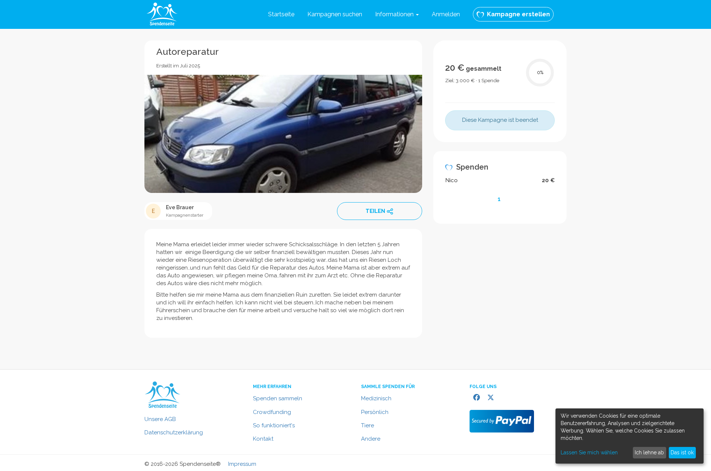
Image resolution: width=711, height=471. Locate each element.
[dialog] (629, 436)
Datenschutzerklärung (173, 432)
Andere (370, 438)
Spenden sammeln (277, 398)
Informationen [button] (395, 14)
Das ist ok (682, 452)
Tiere (367, 425)
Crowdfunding (272, 412)
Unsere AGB (160, 419)
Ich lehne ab (649, 452)
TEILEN (375, 211)
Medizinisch (376, 398)
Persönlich (374, 412)
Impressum (242, 464)
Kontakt (263, 438)
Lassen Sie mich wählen (589, 452)
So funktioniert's (274, 425)
